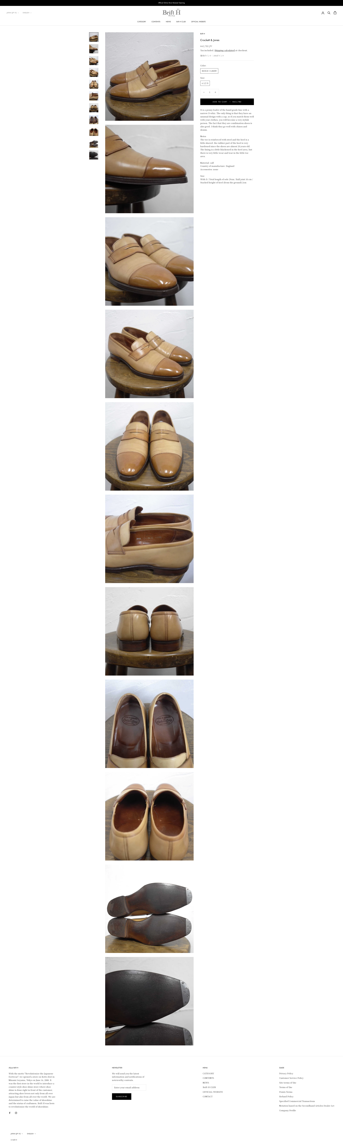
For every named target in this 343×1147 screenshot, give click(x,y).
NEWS (168, 21)
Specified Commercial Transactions (297, 1101)
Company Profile (287, 1110)
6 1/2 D (205, 83)
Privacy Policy (286, 1073)
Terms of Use (285, 1087)
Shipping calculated (225, 50)
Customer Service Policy (291, 1078)
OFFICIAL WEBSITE (198, 21)
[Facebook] (10, 1112)
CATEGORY (141, 21)
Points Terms (285, 1091)
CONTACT (207, 1096)
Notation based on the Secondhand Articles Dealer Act (306, 1105)
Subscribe (121, 1096)
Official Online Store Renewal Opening (171, 3)
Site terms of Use (287, 1082)
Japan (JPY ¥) (12, 13)
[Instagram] (16, 1112)
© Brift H (14, 1140)
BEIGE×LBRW (209, 70)
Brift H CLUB (181, 21)
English (26, 13)
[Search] (329, 12)
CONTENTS (156, 21)
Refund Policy (286, 1096)
